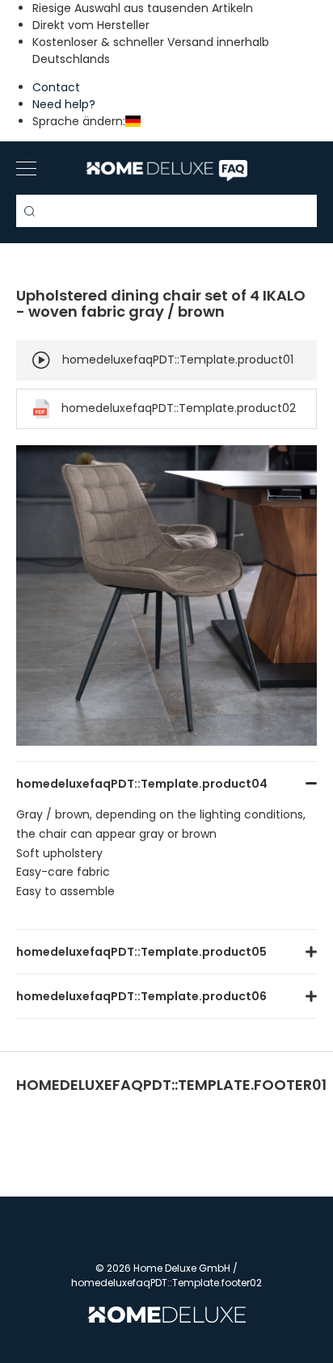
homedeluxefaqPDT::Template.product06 (141, 996)
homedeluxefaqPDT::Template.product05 (141, 952)
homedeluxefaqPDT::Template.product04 (142, 784)
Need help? (63, 104)
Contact (56, 87)
